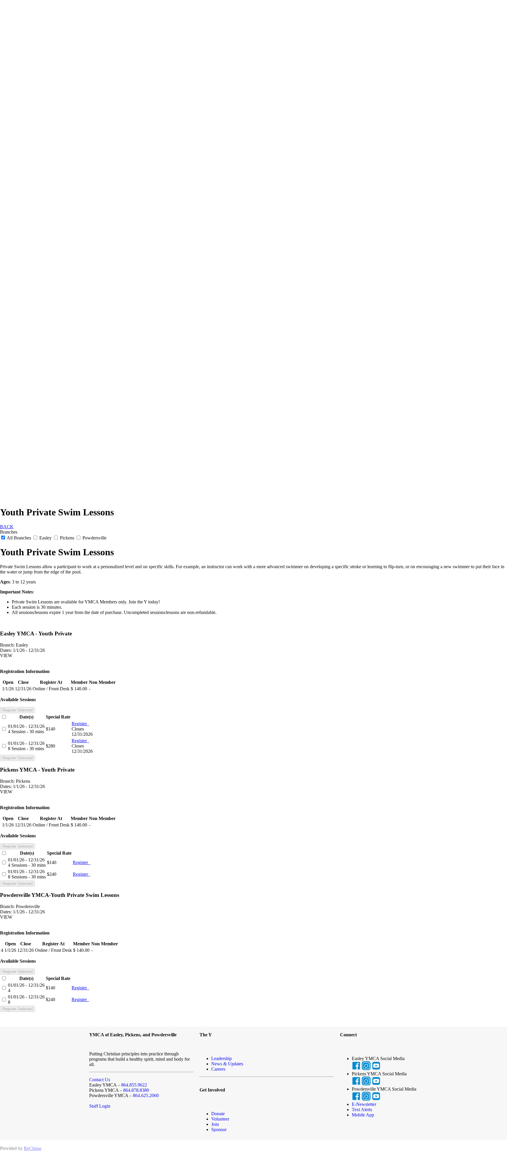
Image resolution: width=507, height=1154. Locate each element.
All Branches (19, 537)
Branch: (7, 644)
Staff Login (99, 1106)
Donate (218, 1113)
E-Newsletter (364, 1104)
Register (80, 723)
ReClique (32, 1148)
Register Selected (17, 710)
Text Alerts (362, 1109)
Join (215, 1124)
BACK (6, 526)
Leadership (221, 1058)
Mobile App (363, 1114)
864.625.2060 (146, 1095)
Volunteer (220, 1118)
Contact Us (99, 1079)
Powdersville (94, 537)
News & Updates (227, 1063)
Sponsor (219, 1129)
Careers (218, 1069)
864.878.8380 (136, 1090)
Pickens (67, 537)
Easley (45, 537)
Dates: (6, 650)
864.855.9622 (134, 1084)
